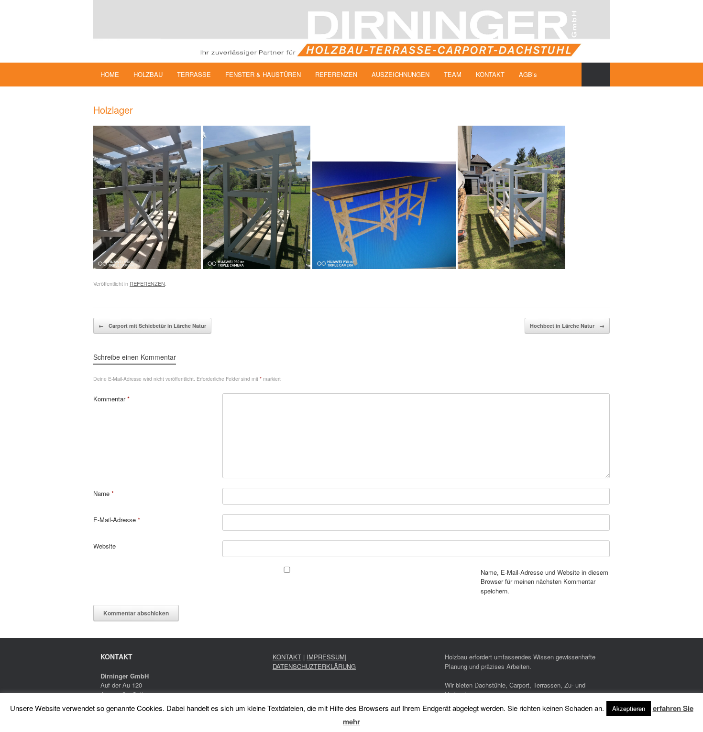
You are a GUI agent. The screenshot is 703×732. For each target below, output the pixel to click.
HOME (109, 74)
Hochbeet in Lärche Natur (567, 325)
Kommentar (111, 398)
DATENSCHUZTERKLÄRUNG (314, 666)
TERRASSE (194, 74)
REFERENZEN (336, 74)
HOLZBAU (148, 74)
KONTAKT (490, 74)
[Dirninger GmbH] (351, 31)
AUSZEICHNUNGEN (400, 74)
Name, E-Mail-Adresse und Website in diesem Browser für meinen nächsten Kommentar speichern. (544, 581)
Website (104, 545)
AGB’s (528, 74)
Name (103, 493)
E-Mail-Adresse (116, 519)
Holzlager (113, 110)
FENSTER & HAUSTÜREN (263, 74)
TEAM (452, 74)
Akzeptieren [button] (628, 708)
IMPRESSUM (326, 656)
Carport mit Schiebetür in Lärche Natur (152, 325)
